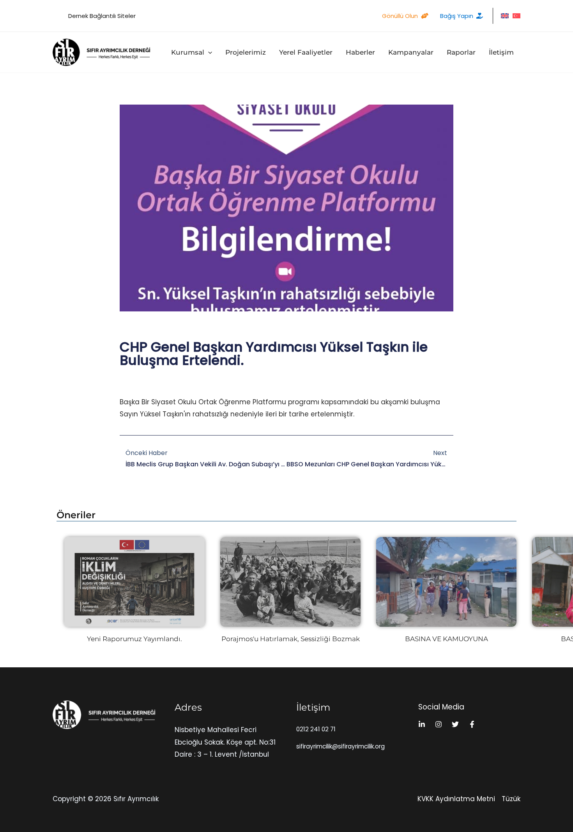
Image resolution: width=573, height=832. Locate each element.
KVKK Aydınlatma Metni (456, 799)
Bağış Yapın (456, 16)
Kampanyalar (410, 52)
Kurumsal (187, 52)
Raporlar (461, 52)
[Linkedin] (421, 724)
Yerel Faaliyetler (305, 52)
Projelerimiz (245, 52)
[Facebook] (472, 724)
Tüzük (511, 799)
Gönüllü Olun (400, 16)
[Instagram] (438, 724)
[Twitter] (455, 724)
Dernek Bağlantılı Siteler (102, 16)
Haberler (360, 52)
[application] (208, 52)
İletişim (501, 52)
